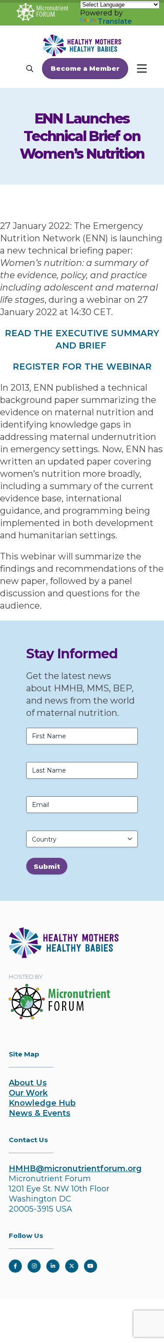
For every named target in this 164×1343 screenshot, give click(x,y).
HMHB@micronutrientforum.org (75, 1168)
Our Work (28, 1093)
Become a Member (85, 68)
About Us (28, 1083)
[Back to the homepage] (64, 955)
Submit (47, 866)
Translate (115, 21)
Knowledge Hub (42, 1103)
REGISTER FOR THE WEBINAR (82, 366)
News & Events (39, 1113)
